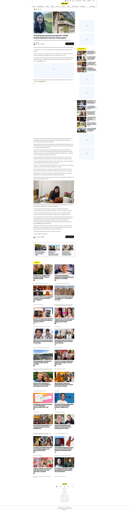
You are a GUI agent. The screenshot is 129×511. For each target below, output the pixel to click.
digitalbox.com (65, 509)
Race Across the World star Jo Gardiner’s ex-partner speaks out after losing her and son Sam (42, 384)
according (38, 223)
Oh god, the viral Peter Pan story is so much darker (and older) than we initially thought (91, 124)
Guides (68, 6)
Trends (47, 6)
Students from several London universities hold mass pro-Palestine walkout (40, 253)
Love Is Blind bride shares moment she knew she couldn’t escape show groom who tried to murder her (91, 64)
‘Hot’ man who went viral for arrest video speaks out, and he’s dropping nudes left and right (91, 58)
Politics (58, 6)
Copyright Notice (64, 497)
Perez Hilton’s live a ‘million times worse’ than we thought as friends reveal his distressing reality (91, 102)
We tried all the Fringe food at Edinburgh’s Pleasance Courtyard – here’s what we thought (64, 384)
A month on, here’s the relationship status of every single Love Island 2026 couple (64, 362)
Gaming (52, 6)
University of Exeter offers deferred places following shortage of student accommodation (91, 129)
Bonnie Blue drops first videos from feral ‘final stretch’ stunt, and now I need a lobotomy (64, 341)
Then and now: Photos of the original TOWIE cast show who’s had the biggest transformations (64, 320)
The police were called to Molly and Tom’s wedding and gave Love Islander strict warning (42, 449)
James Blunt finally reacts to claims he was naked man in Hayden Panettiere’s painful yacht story (91, 119)
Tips (93, 0)
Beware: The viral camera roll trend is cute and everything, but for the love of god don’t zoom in (43, 320)
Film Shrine (82, 6)
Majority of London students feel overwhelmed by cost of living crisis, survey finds (53, 253)
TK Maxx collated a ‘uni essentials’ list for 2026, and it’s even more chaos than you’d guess (42, 470)
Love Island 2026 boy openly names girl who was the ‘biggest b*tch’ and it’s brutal (91, 107)
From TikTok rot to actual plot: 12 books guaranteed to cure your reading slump (42, 427)
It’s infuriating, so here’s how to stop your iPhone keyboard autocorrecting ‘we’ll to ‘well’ (42, 406)
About (64, 490)
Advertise (89, 0)
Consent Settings (64, 499)
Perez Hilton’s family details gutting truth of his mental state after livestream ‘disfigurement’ (64, 406)
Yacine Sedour (38, 43)
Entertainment (40, 6)
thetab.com (62, 507)
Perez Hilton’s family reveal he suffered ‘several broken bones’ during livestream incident (63, 427)
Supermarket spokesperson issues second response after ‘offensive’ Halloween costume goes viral (64, 449)
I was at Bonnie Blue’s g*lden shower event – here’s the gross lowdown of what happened (91, 52)
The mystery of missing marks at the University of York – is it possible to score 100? (64, 298)
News (34, 6)
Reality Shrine (75, 6)
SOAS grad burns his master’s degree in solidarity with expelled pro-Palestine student (66, 253)
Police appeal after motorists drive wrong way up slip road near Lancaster (42, 362)
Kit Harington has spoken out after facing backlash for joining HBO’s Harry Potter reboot (64, 470)
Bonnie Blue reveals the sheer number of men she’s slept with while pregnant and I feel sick (91, 113)
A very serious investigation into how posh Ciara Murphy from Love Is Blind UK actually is (91, 69)
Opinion (63, 6)
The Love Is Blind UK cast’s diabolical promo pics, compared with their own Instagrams (43, 298)
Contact (84, 0)
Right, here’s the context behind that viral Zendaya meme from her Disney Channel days (43, 341)
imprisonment (42, 81)
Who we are (79, 0)
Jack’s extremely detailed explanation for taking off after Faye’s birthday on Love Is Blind (64, 277)
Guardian (40, 61)
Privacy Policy (64, 501)
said (52, 144)
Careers (64, 492)
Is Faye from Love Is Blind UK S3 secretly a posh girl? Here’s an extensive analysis (41, 277)
